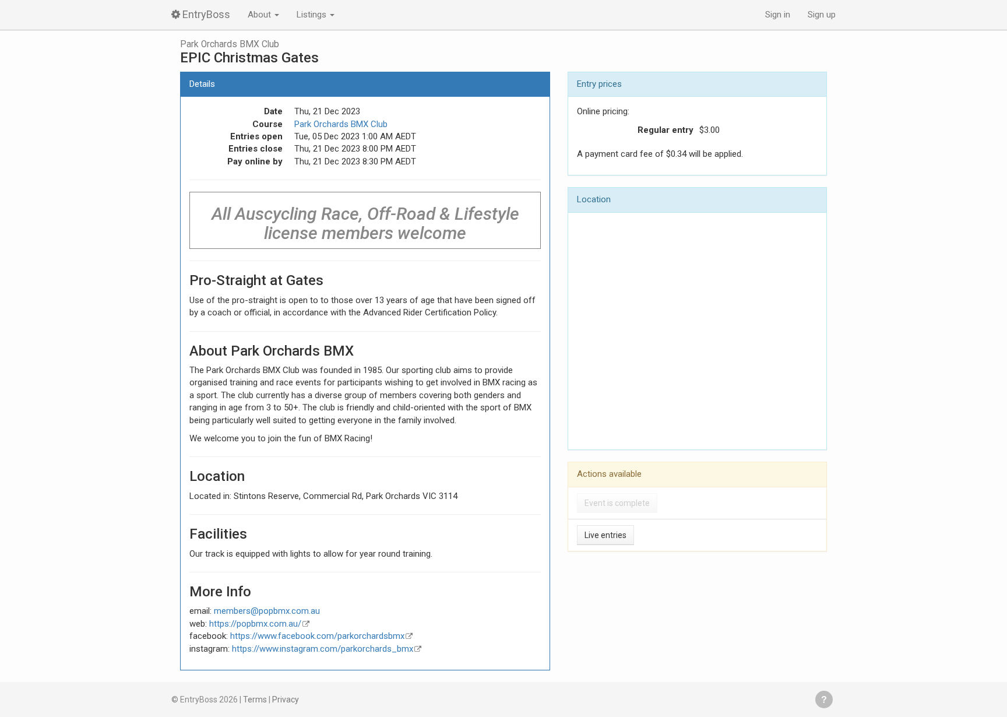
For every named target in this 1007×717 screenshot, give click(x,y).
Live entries (605, 535)
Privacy (285, 699)
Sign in (777, 14)
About (260, 14)
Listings (313, 14)
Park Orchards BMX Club (229, 44)
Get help (824, 699)
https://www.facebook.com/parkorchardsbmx (317, 636)
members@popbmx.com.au (267, 611)
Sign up (822, 14)
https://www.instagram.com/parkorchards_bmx (322, 649)
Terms (255, 699)
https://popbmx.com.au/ (255, 623)
